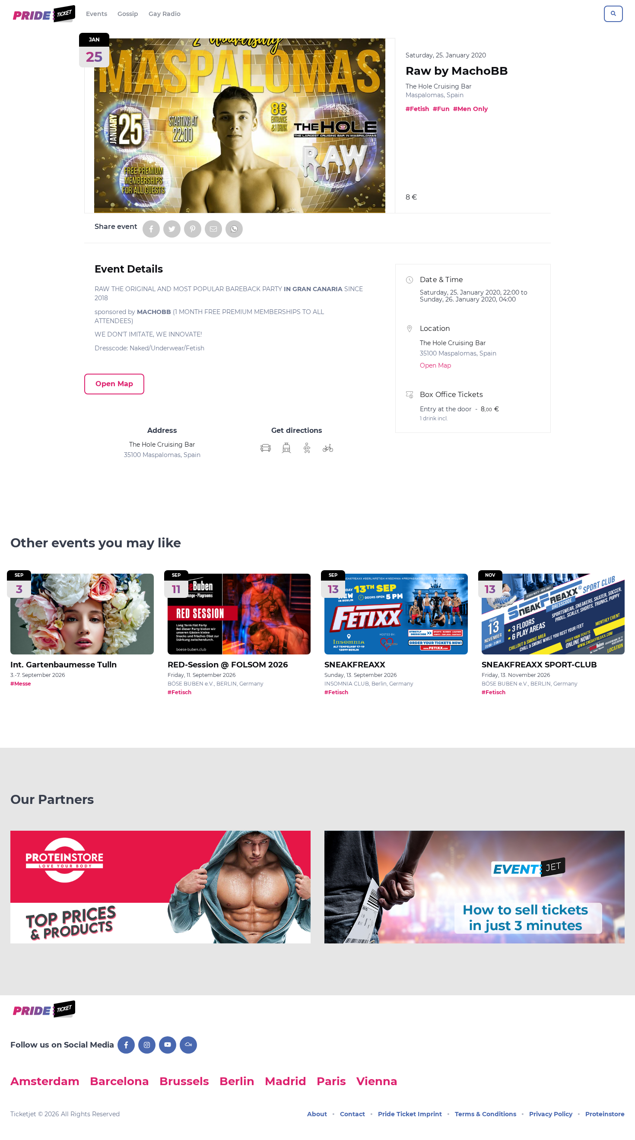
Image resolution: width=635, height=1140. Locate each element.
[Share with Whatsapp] (234, 229)
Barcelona (119, 1081)
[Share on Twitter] (172, 229)
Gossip (127, 14)
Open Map (114, 384)
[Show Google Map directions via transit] (286, 448)
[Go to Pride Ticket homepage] (43, 14)
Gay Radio (165, 14)
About (317, 1114)
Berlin (236, 1081)
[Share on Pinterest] (192, 229)
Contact (352, 1114)
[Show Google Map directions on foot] (307, 448)
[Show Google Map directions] (265, 448)
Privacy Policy (550, 1114)
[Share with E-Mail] (213, 229)
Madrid (285, 1081)
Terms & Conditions (485, 1114)
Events (96, 14)
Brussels (184, 1081)
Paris (331, 1081)
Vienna (376, 1081)
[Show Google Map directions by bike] (328, 448)
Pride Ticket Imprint (410, 1114)
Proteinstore (605, 1114)
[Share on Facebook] (151, 229)
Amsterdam (44, 1081)
